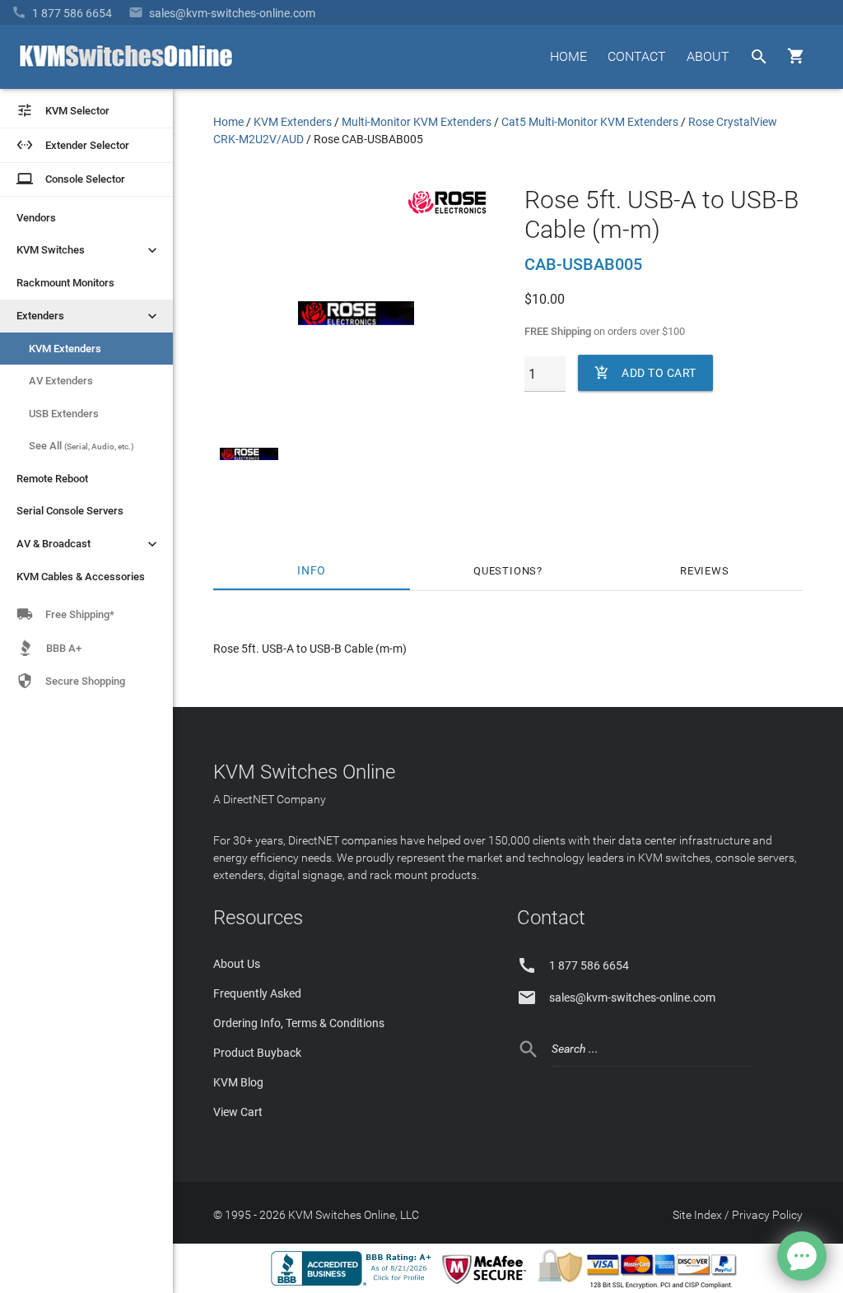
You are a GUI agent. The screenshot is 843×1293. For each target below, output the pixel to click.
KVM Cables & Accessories (80, 576)
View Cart (238, 1112)
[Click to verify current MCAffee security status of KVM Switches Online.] (487, 1284)
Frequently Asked (257, 993)
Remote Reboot (52, 478)
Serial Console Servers (69, 511)
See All (81, 446)
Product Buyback (257, 1052)
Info (311, 571)
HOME (568, 56)
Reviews (704, 571)
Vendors (36, 218)
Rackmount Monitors (65, 283)
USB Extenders (64, 413)
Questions (505, 571)
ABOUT (708, 56)
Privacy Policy (767, 1214)
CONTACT (637, 56)
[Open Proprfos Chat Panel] (802, 1256)
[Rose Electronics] (447, 214)
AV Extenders (61, 380)
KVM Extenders (65, 348)
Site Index (697, 1214)
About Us (236, 963)
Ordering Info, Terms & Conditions (298, 1023)
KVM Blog (238, 1082)
